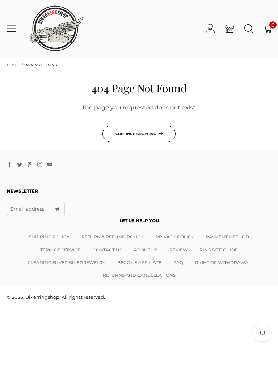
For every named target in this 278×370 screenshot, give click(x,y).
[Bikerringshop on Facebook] (9, 164)
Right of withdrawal (223, 262)
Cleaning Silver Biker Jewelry (66, 262)
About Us (145, 250)
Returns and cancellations (139, 275)
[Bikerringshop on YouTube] (50, 164)
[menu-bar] (13, 28)
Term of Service (60, 250)
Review (178, 250)
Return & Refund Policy (112, 237)
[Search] (248, 28)
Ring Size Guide (218, 250)
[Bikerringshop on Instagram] (39, 164)
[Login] (210, 28)
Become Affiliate (139, 262)
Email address (27, 209)
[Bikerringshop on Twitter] (19, 164)
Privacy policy (175, 237)
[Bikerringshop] (55, 28)
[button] (57, 209)
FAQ (178, 262)
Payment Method (227, 237)
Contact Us (107, 250)
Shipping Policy (49, 237)
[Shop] (229, 28)
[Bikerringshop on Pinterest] (29, 164)
